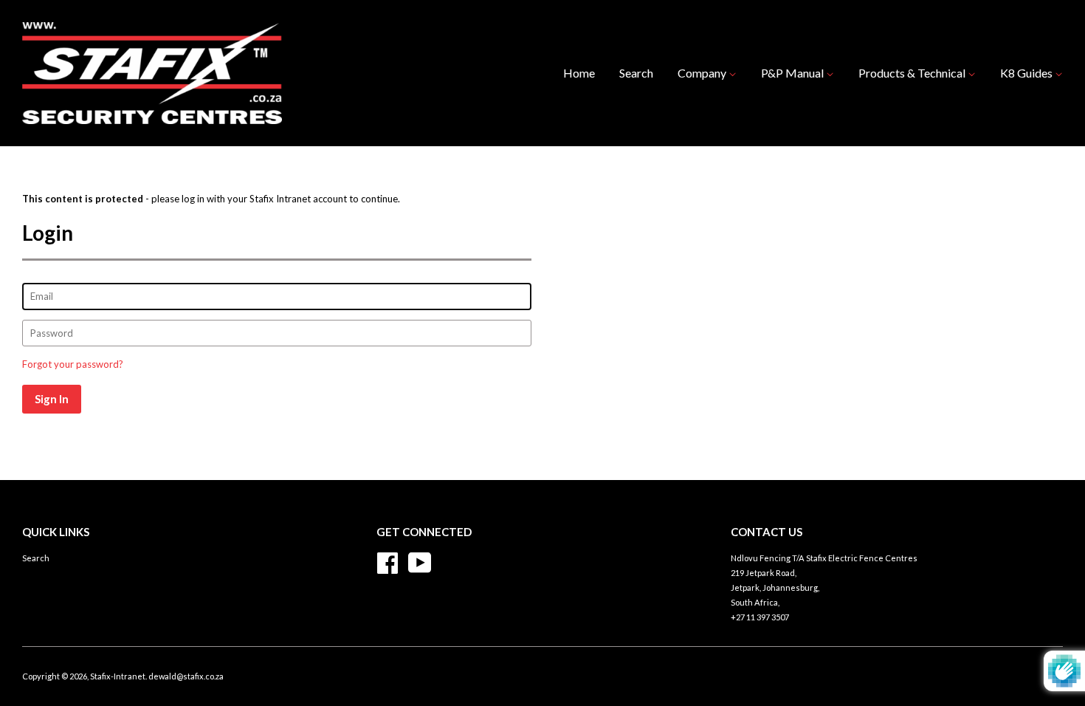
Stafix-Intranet (117, 676)
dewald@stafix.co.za (186, 676)
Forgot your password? (72, 364)
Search (636, 73)
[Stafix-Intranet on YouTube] (420, 561)
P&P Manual (793, 73)
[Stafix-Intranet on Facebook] (387, 561)
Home (579, 73)
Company (703, 73)
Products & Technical (913, 73)
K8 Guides (1027, 73)
